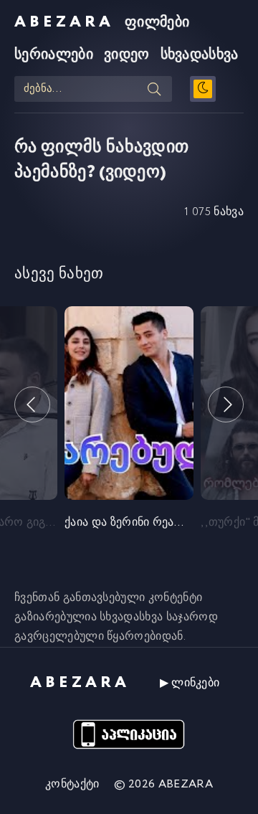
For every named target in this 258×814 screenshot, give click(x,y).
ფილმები (157, 22)
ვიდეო (127, 54)
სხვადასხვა (200, 54)
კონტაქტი (72, 784)
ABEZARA (64, 22)
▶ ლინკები (190, 683)
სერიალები (53, 54)
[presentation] (32, 404)
